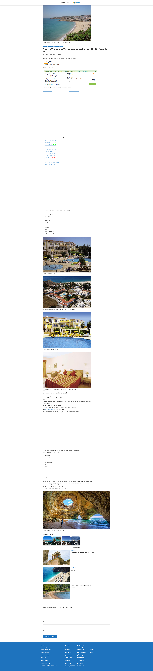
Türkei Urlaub (80, 650)
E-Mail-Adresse (45, 625)
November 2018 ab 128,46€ (52, 140)
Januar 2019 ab (50, 144)
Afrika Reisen (67, 649)
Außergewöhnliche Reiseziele (47, 650)
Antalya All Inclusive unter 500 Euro (81, 569)
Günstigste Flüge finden (45, 647)
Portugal (60, 46)
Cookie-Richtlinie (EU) (69, 666)
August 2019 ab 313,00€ (51, 160)
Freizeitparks (43, 662)
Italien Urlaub (80, 655)
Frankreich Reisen (68, 657)
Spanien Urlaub (80, 649)
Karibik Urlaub (68, 658)
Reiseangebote (46, 46)
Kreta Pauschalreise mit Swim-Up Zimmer (82, 552)
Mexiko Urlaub (68, 662)
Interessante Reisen (45, 652)
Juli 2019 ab (50, 158)
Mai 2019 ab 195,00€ (50, 153)
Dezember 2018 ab (51, 142)
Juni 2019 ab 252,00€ (50, 155)
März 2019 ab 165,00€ (50, 149)
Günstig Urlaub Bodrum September (81, 586)
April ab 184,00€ (49, 151)
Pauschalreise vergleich (65, 2)
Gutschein (43, 658)
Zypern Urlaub (68, 663)
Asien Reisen (67, 650)
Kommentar (45, 610)
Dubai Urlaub (80, 663)
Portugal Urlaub (68, 655)
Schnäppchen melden (94, 647)
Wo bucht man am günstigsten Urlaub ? (49, 665)
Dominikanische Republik (70, 665)
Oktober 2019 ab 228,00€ (51, 164)
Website (44, 630)
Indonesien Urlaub (69, 654)
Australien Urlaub (68, 652)
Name (44, 621)
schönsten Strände (50, 409)
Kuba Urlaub (67, 660)
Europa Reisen (53, 46)
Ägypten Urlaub (80, 654)
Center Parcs (43, 657)
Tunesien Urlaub (80, 660)
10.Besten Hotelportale (45, 663)
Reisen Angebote (44, 660)
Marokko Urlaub (80, 662)
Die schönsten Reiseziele (46, 654)
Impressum (92, 650)
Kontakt (91, 652)
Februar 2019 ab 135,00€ (51, 147)
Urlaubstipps (73, 550)
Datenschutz (92, 649)
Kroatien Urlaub (80, 657)
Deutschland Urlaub (81, 647)
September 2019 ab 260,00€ (52, 162)
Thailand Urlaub (80, 658)
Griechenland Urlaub (81, 652)
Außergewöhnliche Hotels (46, 649)
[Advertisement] (76, 114)
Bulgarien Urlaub (80, 665)
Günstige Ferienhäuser (45, 655)
